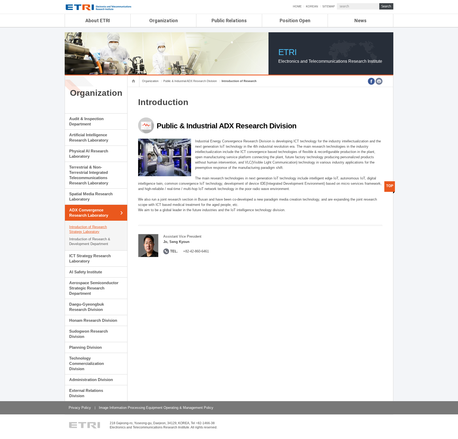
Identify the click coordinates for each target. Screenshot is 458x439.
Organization (163, 20)
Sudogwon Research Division (88, 334)
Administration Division (91, 379)
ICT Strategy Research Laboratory (90, 258)
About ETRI (97, 20)
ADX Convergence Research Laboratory (88, 213)
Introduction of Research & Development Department (89, 241)
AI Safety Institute (85, 272)
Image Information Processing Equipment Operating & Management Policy (156, 408)
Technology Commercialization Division (86, 363)
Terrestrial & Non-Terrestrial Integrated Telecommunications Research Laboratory (88, 175)
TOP (389, 186)
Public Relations (229, 20)
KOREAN (312, 6)
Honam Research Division (93, 320)
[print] (379, 81)
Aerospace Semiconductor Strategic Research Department (93, 288)
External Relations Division (86, 393)
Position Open (295, 20)
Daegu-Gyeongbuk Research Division (86, 307)
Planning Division (85, 347)
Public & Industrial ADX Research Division (190, 81)
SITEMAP (328, 6)
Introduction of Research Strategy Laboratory (88, 229)
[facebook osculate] (371, 81)
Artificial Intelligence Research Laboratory (88, 137)
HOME (297, 6)
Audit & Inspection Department (86, 121)
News (360, 20)
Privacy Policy (80, 408)
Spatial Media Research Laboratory (91, 196)
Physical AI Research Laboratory (88, 154)
